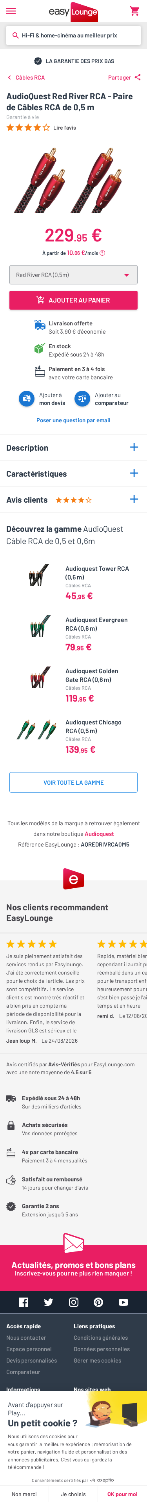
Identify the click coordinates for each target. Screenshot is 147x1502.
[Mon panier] (134, 11)
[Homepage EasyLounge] (73, 11)
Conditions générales (101, 1337)
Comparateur (23, 1371)
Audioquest (99, 833)
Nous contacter (26, 1337)
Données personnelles (102, 1348)
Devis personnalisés (31, 1360)
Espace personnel (29, 1348)
